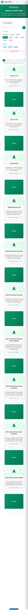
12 (10, 62)
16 (20, 62)
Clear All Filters (14, 51)
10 (4, 62)
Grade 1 (12, 34)
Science (10, 46)
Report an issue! (14, 609)
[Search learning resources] (17, 2)
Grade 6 (22, 37)
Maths (5, 46)
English (15, 46)
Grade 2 (17, 34)
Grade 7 (5, 40)
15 (17, 62)
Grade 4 (11, 37)
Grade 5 (16, 37)
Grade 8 (10, 40)
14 (15, 62)
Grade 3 (5, 37)
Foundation (6, 34)
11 (7, 62)
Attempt (14, 99)
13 (12, 62)
